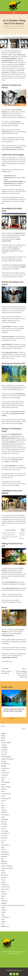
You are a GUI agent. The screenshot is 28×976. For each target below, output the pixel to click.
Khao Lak (3, 822)
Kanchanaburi (5, 815)
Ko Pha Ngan (4, 831)
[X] (14, 974)
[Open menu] (14, 12)
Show (2, 898)
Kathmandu (4, 819)
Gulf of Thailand (6, 787)
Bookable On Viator (7, 661)
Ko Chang (4, 824)
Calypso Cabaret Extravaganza (6, 671)
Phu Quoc (4, 877)
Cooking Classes (6, 756)
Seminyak (4, 894)
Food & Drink (5, 773)
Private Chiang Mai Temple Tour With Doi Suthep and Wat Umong (21, 673)
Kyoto (3, 847)
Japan (3, 808)
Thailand (20, 28)
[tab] (11, 718)
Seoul (2, 896)
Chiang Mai (8, 28)
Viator (3, 924)
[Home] (3, 26)
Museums (14, 28)
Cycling (3, 761)
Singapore (4, 903)
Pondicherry (4, 884)
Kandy (3, 817)
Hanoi (2, 791)
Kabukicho (4, 812)
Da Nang (3, 766)
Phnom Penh (5, 875)
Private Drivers (5, 887)
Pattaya (3, 873)
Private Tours (5, 889)
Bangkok (3, 733)
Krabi (2, 843)
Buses (3, 740)
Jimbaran (4, 810)
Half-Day (3, 789)
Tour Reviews (5, 917)
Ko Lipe (3, 829)
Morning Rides (5, 854)
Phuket (3, 880)
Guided (3, 784)
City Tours (4, 752)
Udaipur (3, 922)
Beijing (3, 736)
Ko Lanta (3, 826)
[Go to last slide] (4, 703)
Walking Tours (5, 926)
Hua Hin (3, 801)
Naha (2, 859)
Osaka (3, 870)
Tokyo (3, 915)
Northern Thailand (6, 866)
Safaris (3, 891)
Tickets (3, 912)
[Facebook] (11, 974)
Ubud (2, 919)
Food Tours (4, 775)
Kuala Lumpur (5, 845)
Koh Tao (3, 840)
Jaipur (3, 805)
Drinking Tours (5, 768)
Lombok (3, 849)
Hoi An (3, 796)
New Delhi (4, 863)
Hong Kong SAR (5, 798)
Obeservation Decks (7, 868)
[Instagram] (17, 974)
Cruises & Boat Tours (7, 759)
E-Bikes (3, 770)
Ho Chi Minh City (6, 794)
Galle (2, 780)
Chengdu (4, 745)
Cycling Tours (5, 763)
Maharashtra (5, 852)
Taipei (3, 908)
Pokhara (3, 882)
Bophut (3, 738)
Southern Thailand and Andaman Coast (13, 905)
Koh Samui (4, 838)
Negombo (4, 861)
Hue (2, 803)
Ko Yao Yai (4, 836)
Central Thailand (6, 743)
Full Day (3, 777)
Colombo (4, 754)
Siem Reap (4, 901)
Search (3, 726)
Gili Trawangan (5, 782)
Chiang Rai (4, 749)
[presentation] (14, 698)
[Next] (24, 703)
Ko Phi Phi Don (5, 833)
